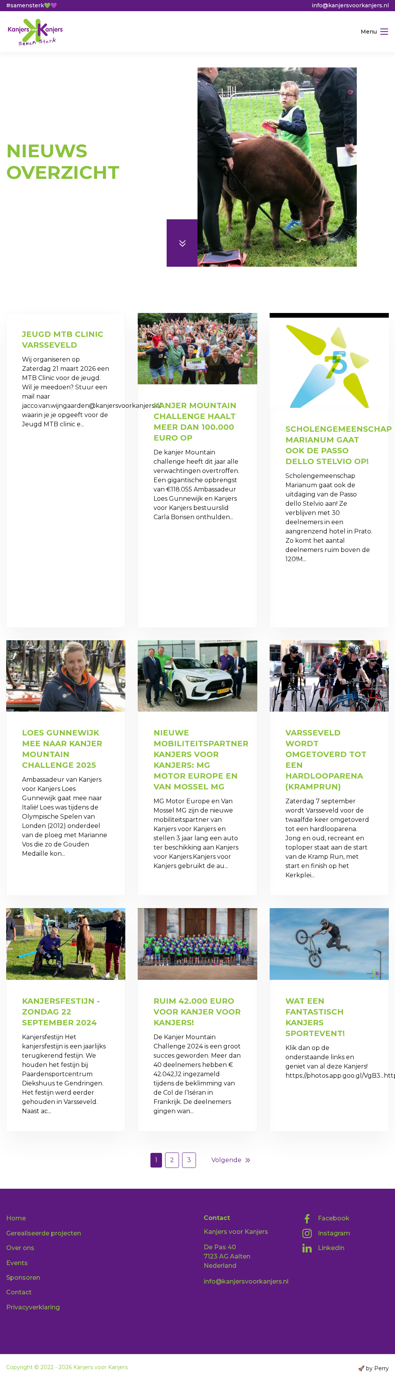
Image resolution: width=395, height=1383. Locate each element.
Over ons (20, 1248)
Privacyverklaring (33, 1307)
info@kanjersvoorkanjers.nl (246, 1281)
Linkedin (331, 1248)
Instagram (334, 1233)
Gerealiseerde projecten (43, 1233)
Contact (19, 1292)
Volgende (226, 1160)
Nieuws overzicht (62, 132)
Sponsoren (23, 1277)
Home (15, 132)
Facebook (333, 1218)
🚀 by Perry (373, 1368)
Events (17, 1263)
